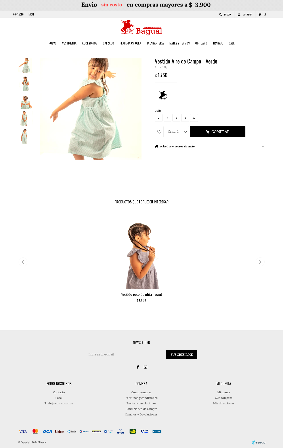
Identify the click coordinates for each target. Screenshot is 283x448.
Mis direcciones (224, 403)
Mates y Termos (179, 43)
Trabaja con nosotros (58, 403)
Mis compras (224, 398)
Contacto (18, 14)
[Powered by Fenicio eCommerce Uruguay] (258, 442)
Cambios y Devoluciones (141, 414)
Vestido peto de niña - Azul (141, 295)
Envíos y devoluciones (141, 403)
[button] (260, 262)
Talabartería (155, 43)
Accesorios (89, 43)
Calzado (108, 43)
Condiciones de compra (141, 409)
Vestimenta (69, 43)
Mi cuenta (223, 392)
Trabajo (218, 43)
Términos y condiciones (141, 398)
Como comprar (141, 392)
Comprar (220, 131)
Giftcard (201, 43)
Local (31, 14)
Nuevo (53, 43)
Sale (232, 43)
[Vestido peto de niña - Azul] (141, 250)
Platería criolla (130, 43)
